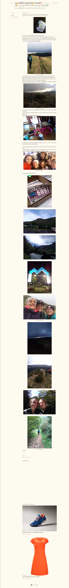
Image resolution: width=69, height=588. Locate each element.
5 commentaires (28, 578)
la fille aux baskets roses (27, 3)
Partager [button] (23, 455)
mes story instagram (49, 142)
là (40, 115)
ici (38, 115)
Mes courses (35, 8)
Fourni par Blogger (35, 584)
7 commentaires (28, 534)
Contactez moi (28, 8)
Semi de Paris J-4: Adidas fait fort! (32, 532)
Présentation (22, 8)
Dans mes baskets (14, 17)
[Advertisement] (39, 494)
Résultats (40, 8)
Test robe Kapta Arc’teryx (30, 576)
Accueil (16, 8)
